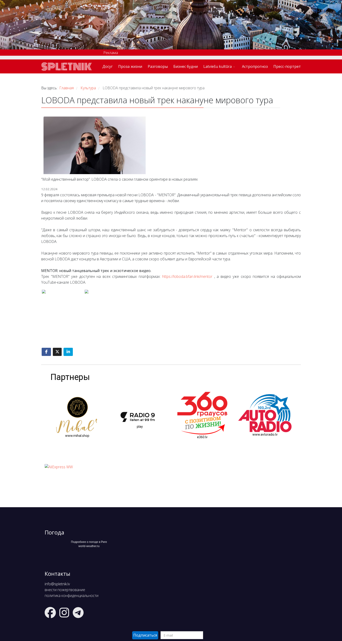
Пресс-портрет (287, 66)
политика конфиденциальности (71, 595)
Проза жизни (130, 66)
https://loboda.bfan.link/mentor (187, 276)
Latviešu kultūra (217, 66)
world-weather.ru (89, 546)
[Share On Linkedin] (68, 352)
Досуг (107, 66)
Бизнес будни (185, 66)
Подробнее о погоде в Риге (89, 542)
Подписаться (145, 635)
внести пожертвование (65, 589)
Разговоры (158, 66)
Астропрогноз (255, 66)
